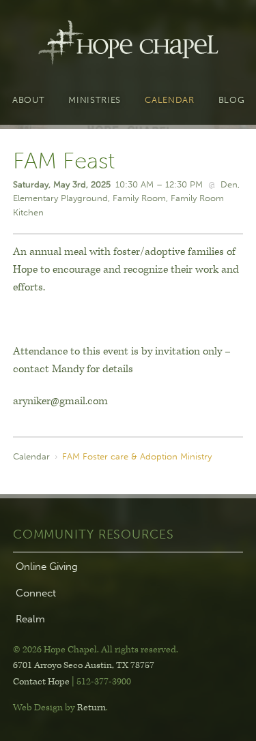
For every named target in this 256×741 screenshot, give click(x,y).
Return (91, 707)
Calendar (169, 100)
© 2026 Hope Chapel (55, 650)
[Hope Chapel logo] (128, 46)
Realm (30, 619)
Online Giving (47, 566)
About (28, 100)
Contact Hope (41, 682)
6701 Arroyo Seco (83, 665)
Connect (36, 593)
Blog (231, 100)
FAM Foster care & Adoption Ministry (137, 456)
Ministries (94, 100)
